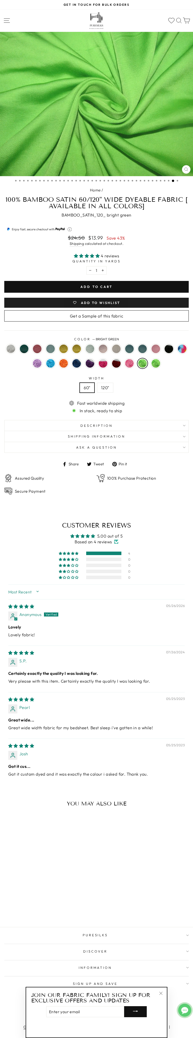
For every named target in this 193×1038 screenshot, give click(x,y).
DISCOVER (95, 951)
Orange (64, 363)
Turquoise (50, 363)
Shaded (182, 349)
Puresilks (95, 935)
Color (96, 339)
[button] (87, 255)
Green (129, 349)
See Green (50, 349)
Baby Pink (103, 349)
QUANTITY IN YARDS (96, 261)
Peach (116, 349)
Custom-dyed (156, 363)
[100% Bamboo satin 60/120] (9, 891)
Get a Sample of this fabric (96, 316)
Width (97, 378)
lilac (37, 363)
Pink (156, 349)
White (11, 349)
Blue (142, 349)
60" (87, 387)
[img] (21, 606)
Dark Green (24, 349)
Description (96, 426)
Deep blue (77, 363)
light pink (129, 363)
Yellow (64, 349)
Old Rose (37, 349)
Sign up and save (95, 984)
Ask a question (96, 447)
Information (95, 968)
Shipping (77, 243)
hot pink (103, 363)
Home (95, 190)
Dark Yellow (77, 349)
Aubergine (90, 363)
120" (105, 387)
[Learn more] (70, 229)
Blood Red (116, 363)
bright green (142, 363)
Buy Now (40, 908)
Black (169, 349)
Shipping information (96, 436)
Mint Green (90, 349)
